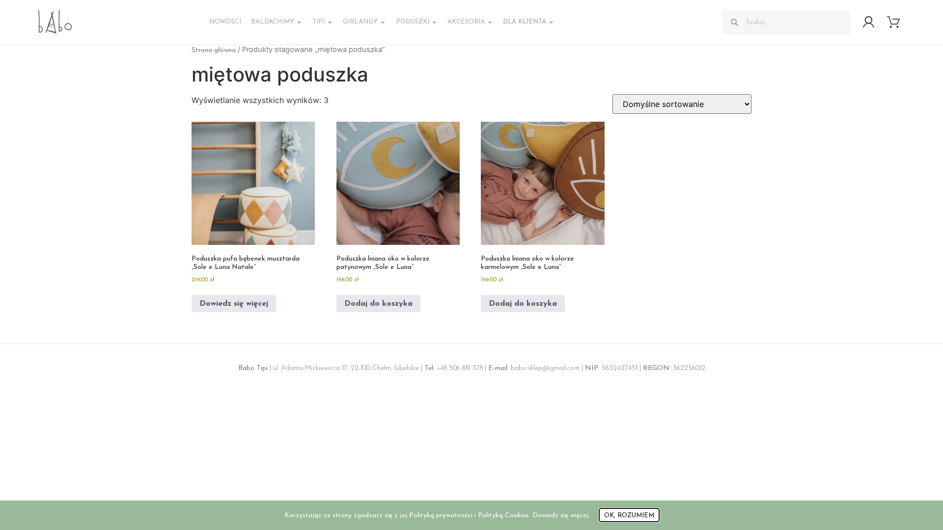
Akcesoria (466, 22)
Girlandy (360, 22)
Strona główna (214, 50)
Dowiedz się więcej (233, 304)
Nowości (225, 22)
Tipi (318, 22)
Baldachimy (272, 22)
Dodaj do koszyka (378, 304)
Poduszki (412, 22)
